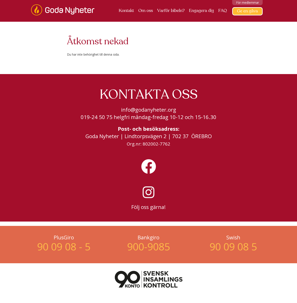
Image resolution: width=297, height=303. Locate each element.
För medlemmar (247, 2)
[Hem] (64, 9)
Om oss (145, 11)
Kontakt (126, 11)
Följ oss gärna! (148, 206)
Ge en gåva (247, 11)
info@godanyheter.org (148, 109)
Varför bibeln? (171, 11)
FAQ (222, 11)
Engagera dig (201, 11)
